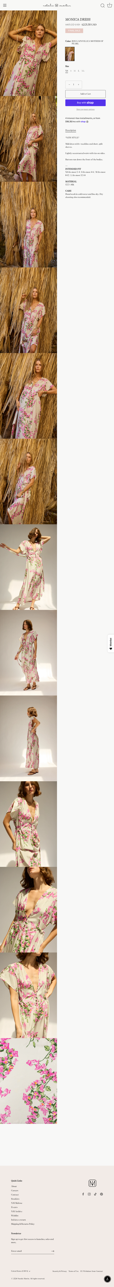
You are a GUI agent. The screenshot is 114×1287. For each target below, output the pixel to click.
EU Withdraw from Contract (91, 1271)
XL (83, 71)
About (14, 1186)
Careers (14, 1190)
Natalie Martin (23, 1279)
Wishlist (14, 1215)
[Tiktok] (95, 1194)
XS (66, 71)
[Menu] (5, 5)
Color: (84, 42)
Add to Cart (85, 94)
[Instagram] (89, 1194)
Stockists (15, 1199)
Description (70, 130)
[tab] (72, 130)
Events (14, 1207)
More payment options (85, 109)
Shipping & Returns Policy (23, 1224)
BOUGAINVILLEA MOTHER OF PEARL (69, 54)
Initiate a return (18, 1220)
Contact (15, 1195)
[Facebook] (83, 1194)
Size (67, 66)
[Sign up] (52, 1251)
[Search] (103, 6)
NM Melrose (16, 1203)
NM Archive (16, 1211)
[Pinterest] (101, 1194)
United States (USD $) (19, 1271)
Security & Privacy (60, 1271)
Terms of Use (74, 1271)
